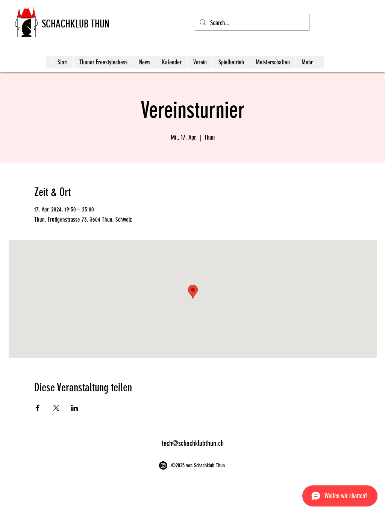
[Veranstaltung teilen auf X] (56, 408)
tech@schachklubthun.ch (193, 443)
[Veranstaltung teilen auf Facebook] (37, 408)
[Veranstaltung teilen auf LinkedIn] (74, 408)
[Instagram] (163, 465)
